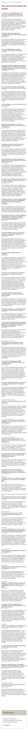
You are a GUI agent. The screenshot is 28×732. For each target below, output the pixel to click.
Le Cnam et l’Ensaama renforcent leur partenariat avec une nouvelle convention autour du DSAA (12, 294)
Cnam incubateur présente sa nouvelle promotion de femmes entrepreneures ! (11, 513)
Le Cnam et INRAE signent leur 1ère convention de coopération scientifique (12, 50)
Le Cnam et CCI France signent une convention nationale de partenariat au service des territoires (13, 34)
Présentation (4, 2)
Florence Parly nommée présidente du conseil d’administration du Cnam (13, 567)
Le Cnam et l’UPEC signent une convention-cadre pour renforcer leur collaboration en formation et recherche (13, 234)
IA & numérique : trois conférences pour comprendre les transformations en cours (12, 343)
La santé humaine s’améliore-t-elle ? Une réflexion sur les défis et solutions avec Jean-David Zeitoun (13, 440)
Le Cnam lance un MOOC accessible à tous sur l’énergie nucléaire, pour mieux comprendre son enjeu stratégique (13, 180)
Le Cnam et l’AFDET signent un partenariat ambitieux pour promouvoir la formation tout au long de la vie (13, 421)
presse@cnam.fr (7, 725)
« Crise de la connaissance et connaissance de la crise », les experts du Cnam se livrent (14, 626)
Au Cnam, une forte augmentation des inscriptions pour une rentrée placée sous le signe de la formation (13, 605)
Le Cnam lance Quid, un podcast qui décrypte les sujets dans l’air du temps (13, 646)
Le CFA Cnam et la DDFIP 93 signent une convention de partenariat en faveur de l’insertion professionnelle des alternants (12, 14)
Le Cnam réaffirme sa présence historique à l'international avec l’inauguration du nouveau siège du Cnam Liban (13, 160)
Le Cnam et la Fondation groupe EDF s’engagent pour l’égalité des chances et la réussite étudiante (12, 362)
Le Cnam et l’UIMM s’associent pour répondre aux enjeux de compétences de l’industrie (13, 383)
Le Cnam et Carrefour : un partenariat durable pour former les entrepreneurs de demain (13, 309)
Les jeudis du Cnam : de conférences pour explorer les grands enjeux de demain (12, 145)
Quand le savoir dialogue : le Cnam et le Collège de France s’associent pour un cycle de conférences (13, 125)
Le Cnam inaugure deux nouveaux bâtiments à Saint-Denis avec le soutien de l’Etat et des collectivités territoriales (13, 455)
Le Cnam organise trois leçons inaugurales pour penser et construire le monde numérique (13, 87)
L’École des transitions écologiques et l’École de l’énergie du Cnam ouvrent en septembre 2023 (13, 479)
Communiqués (17, 2)
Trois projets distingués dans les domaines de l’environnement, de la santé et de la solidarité (13, 497)
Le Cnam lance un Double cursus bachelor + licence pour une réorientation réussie (13, 273)
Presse (11, 2)
